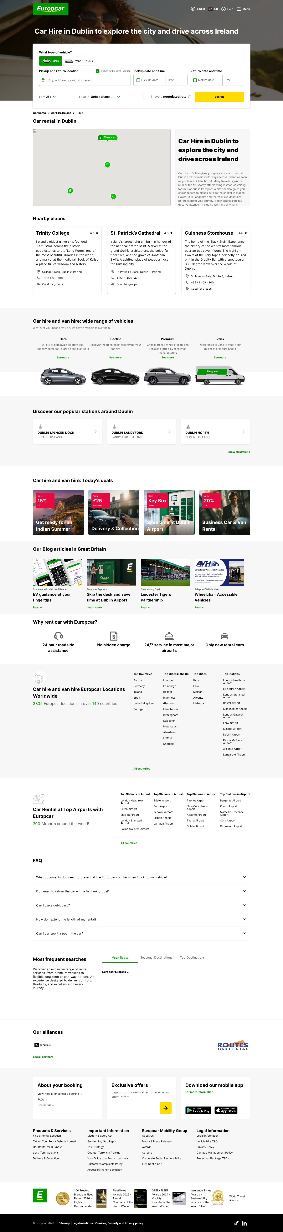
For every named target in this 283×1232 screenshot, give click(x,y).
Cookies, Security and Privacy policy (119, 1223)
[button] (107, 165)
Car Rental (40, 112)
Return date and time (206, 71)
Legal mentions (83, 1223)
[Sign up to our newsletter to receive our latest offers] (166, 1108)
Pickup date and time (149, 71)
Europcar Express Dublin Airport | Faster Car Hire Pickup (115, 971)
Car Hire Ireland (61, 112)
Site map (64, 1223)
